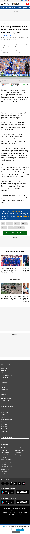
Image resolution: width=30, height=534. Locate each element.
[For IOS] (22, 502)
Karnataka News (5, 473)
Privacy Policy (23, 512)
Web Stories (4, 389)
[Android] (23, 0)
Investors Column (6, 380)
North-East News (6, 459)
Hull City (24, 224)
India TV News (19, 228)
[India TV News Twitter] (27, 0)
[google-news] (23, 483)
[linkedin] (19, 483)
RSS (21, 514)
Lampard (9, 224)
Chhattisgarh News (6, 466)
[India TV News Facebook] (25, 0)
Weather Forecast (6, 398)
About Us (3, 370)
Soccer (12, 23)
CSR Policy (11, 514)
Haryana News (5, 452)
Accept (20, 530)
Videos (8, 8)
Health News (4, 431)
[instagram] (11, 483)
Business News (5, 429)
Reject (16, 532)
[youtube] (15, 483)
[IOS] (21, 0)
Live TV (3, 384)
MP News (3, 457)
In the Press (4, 377)
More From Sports (15, 251)
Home (3, 8)
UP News (3, 464)
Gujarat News (5, 469)
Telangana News (19, 452)
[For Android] (7, 502)
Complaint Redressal (6, 375)
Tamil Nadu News (6, 462)
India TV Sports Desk (7, 36)
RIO (17, 514)
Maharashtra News (20, 448)
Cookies (3, 526)
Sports (25, 8)
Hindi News (4, 382)
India (14, 8)
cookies (11, 530)
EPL (3, 224)
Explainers (4, 426)
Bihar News (4, 448)
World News (4, 412)
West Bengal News (20, 455)
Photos (3, 414)
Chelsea (16, 224)
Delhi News (4, 450)
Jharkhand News (5, 455)
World (19, 8)
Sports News (4, 421)
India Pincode (5, 400)
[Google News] (5, 84)
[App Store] (22, 492)
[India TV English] (16, 4)
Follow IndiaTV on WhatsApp (14, 233)
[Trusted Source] (15, 84)
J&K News (4, 471)
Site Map (5, 512)
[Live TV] (27, 4)
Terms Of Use (13, 512)
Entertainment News (6, 419)
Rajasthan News (19, 450)
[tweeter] (7, 483)
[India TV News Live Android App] (7, 492)
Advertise (3, 373)
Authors (3, 387)
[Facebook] (3, 483)
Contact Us (4, 368)
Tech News (4, 424)
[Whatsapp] (24, 85)
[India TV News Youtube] (28, 0)
